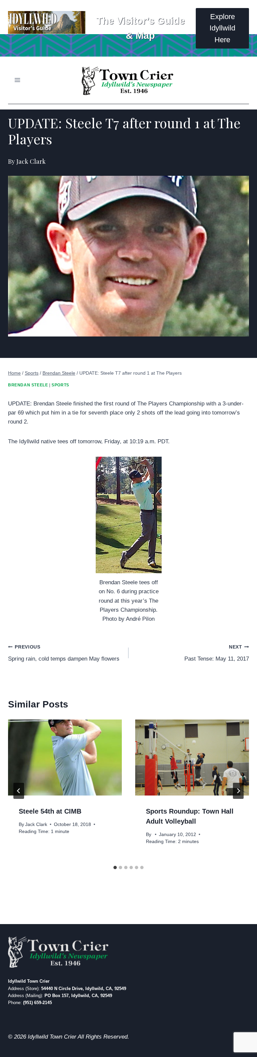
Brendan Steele (28, 385)
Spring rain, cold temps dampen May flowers (63, 653)
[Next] (238, 791)
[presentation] (65, 758)
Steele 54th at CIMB (50, 811)
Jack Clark (36, 824)
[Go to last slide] (18, 791)
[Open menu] (17, 80)
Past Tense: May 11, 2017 (216, 653)
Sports (60, 385)
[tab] (115, 867)
